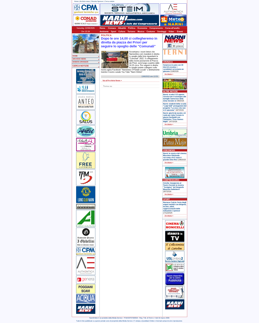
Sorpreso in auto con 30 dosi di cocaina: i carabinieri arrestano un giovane (173, 68)
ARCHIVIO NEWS (79, 59)
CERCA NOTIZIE (81, 66)
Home (76, 1)
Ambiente (104, 31)
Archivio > (169, 74)
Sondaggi (161, 31)
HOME (75, 56)
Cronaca (112, 28)
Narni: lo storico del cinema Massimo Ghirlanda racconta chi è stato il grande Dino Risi (174, 156)
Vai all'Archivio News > (112, 81)
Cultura (121, 31)
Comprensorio (156, 28)
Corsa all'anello (172, 28)
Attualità (122, 28)
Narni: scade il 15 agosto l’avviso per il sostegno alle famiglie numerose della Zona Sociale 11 (174, 97)
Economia (142, 28)
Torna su (107, 86)
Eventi (180, 31)
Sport (113, 31)
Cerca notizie (109, 1)
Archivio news (85, 1)
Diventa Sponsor (97, 1)
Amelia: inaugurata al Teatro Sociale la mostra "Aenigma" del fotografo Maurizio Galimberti (173, 186)
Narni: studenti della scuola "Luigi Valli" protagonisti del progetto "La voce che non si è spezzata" (174, 107)
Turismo (131, 31)
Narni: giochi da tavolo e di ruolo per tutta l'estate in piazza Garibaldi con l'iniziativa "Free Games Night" (174, 117)
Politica (131, 28)
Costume (151, 31)
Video (171, 31)
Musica (141, 31)
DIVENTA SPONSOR (80, 62)
